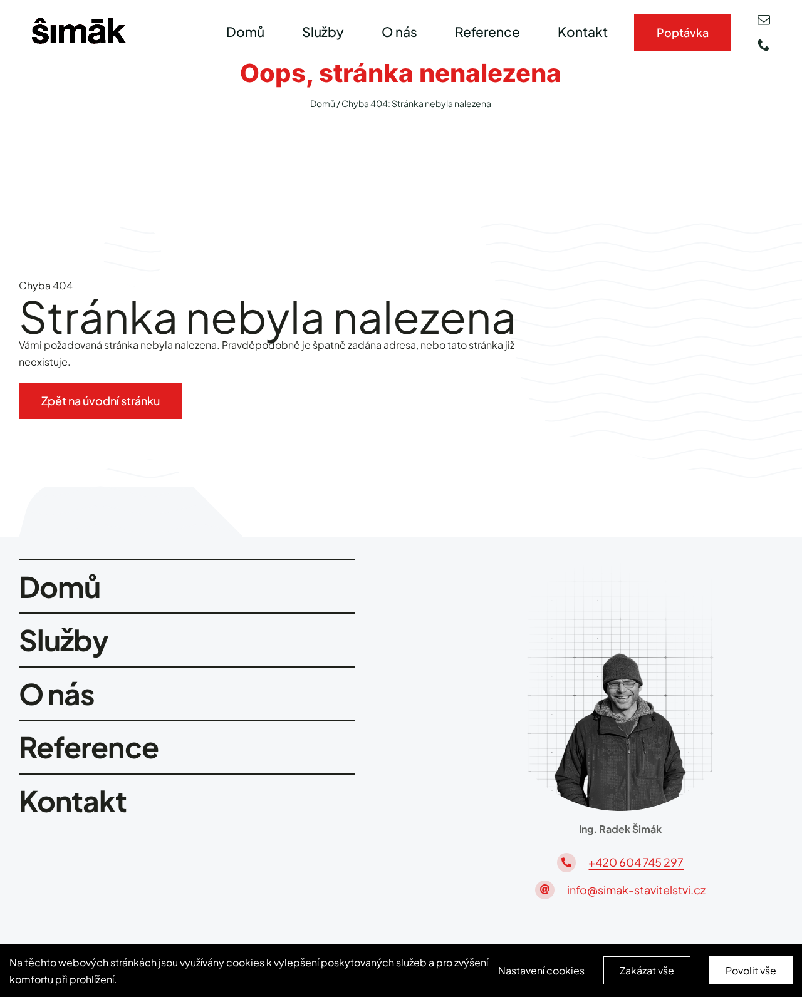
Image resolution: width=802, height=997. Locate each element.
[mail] (764, 20)
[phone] (764, 45)
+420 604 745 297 (636, 862)
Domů (322, 103)
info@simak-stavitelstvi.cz (636, 889)
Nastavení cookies (541, 970)
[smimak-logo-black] (79, 22)
